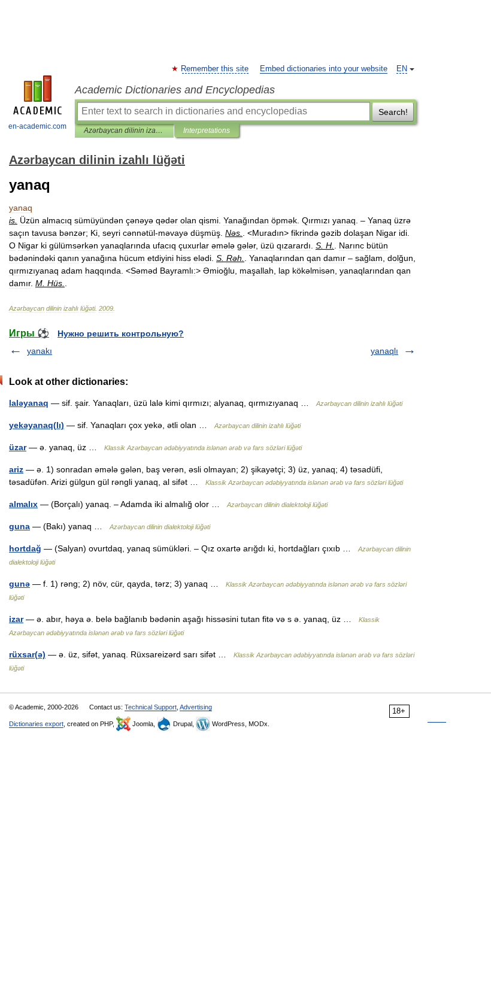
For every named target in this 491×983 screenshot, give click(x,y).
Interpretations (206, 130)
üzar (17, 447)
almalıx (23, 504)
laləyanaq (29, 403)
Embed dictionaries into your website (323, 69)
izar (16, 619)
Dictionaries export (36, 723)
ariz (16, 469)
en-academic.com (37, 126)
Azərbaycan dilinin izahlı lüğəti (124, 130)
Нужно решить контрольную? (120, 333)
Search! (393, 112)
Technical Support (151, 707)
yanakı (39, 351)
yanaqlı (384, 351)
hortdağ (25, 548)
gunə (19, 583)
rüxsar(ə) (27, 654)
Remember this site (215, 69)
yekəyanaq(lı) (36, 425)
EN (401, 69)
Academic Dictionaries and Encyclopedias (175, 90)
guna (19, 526)
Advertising (196, 707)
